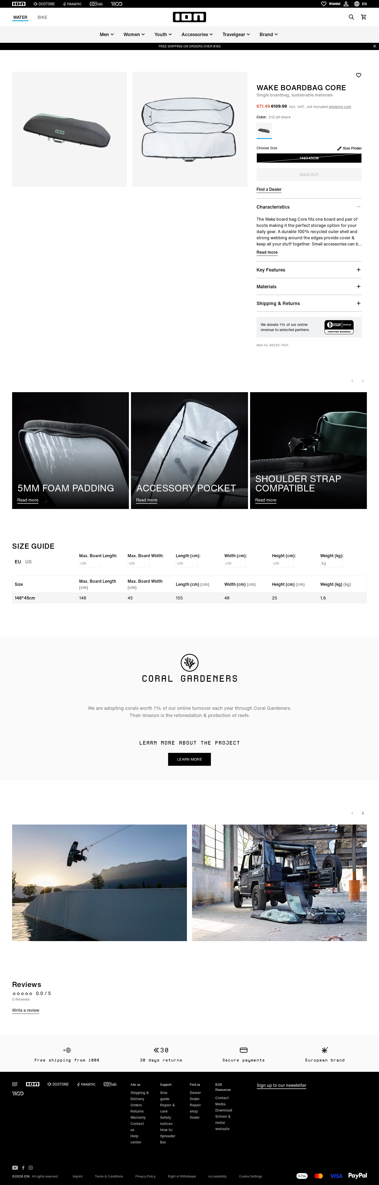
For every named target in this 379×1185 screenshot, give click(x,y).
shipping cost (340, 106)
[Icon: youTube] (15, 1168)
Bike (42, 17)
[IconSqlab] (96, 4)
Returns (137, 1111)
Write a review (25, 1010)
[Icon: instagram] (31, 1168)
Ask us (135, 1084)
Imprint (78, 1176)
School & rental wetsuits (223, 1122)
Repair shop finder (195, 1111)
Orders (136, 1105)
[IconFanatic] (72, 4)
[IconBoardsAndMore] (15, 1084)
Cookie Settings (250, 1176)
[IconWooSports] (116, 4)
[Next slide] (363, 381)
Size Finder (352, 148)
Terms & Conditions (109, 1176)
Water (20, 17)
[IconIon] (19, 4)
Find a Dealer (269, 189)
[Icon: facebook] (23, 1168)
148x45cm (309, 158)
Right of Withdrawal (182, 1176)
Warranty (138, 1117)
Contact (222, 1097)
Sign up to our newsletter (281, 1085)
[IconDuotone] (44, 4)
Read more (267, 252)
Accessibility (217, 1176)
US (28, 561)
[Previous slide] (352, 381)
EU (18, 561)
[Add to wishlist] (359, 75)
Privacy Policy (145, 1176)
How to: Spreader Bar (167, 1136)
